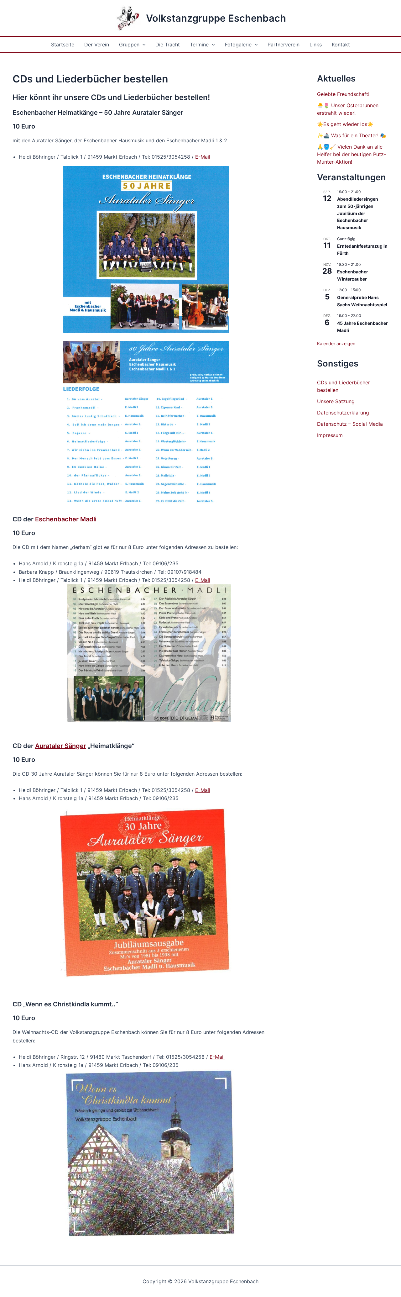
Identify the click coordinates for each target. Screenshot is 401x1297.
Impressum (330, 435)
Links (316, 44)
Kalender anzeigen (336, 343)
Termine (199, 44)
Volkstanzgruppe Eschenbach (216, 18)
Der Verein (96, 44)
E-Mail (202, 157)
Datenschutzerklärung (343, 412)
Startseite (62, 44)
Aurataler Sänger (60, 746)
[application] (142, 44)
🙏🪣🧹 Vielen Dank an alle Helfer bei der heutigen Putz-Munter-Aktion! (351, 154)
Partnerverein (283, 44)
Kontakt (341, 44)
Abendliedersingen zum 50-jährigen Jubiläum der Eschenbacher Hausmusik (357, 213)
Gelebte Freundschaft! (343, 94)
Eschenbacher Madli (65, 519)
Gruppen (129, 44)
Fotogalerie (238, 44)
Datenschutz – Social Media (350, 424)
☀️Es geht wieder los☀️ (345, 124)
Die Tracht (167, 44)
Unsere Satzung (336, 401)
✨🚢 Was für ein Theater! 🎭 (351, 135)
